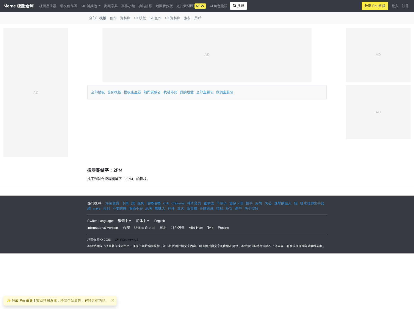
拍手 (249, 203)
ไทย (210, 227)
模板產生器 (132, 92)
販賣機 (192, 208)
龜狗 (140, 203)
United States (144, 227)
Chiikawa (178, 203)
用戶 (197, 18)
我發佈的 (170, 92)
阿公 (268, 203)
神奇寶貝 (194, 203)
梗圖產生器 (47, 6)
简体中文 (143, 220)
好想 (258, 203)
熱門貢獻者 (152, 92)
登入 (395, 6)
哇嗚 (219, 208)
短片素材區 (190, 6)
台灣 (126, 227)
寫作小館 (128, 6)
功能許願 (145, 6)
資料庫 (125, 18)
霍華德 (209, 203)
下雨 (125, 203)
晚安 (229, 208)
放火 (180, 208)
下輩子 (221, 203)
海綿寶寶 (112, 203)
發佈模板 (114, 92)
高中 (238, 208)
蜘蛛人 (160, 208)
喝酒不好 (136, 208)
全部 (92, 18)
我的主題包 (224, 92)
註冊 (405, 6)
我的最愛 (187, 92)
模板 (102, 18)
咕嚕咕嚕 (154, 203)
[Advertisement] (207, 132)
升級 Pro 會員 (374, 5)
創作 (113, 18)
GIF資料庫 (172, 18)
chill (166, 203)
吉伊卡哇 (236, 203)
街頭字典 (111, 6)
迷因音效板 (164, 6)
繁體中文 (125, 220)
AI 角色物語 (218, 6)
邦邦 (106, 208)
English (159, 220)
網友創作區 (68, 6)
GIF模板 (140, 18)
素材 (187, 18)
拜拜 (171, 208)
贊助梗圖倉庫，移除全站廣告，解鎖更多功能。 (58, 300)
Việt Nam (196, 227)
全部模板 (98, 92)
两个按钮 (251, 208)
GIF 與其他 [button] (89, 6)
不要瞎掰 (119, 208)
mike (96, 208)
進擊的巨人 (283, 203)
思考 (148, 208)
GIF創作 (155, 18)
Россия (223, 227)
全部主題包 (204, 92)
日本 (163, 227)
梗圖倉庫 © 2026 (99, 240)
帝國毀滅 (206, 208)
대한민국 (178, 227)
